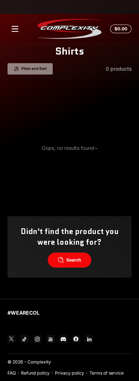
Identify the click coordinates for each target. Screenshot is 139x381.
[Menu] (14, 28)
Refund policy (35, 373)
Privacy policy (69, 373)
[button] (120, 29)
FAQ (11, 373)
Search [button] (73, 260)
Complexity (39, 362)
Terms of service (106, 373)
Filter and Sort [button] (34, 68)
